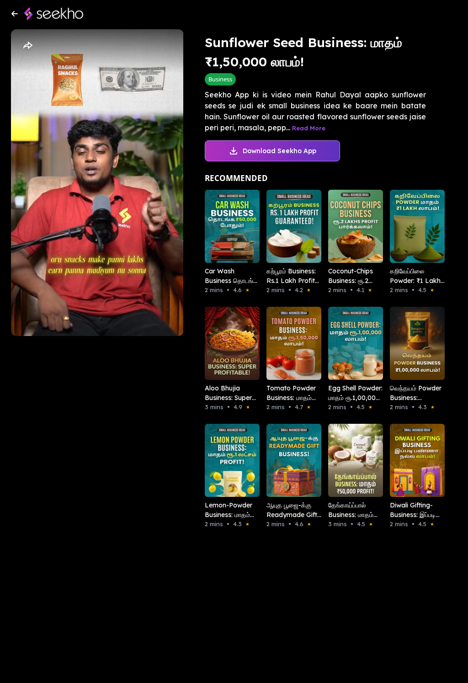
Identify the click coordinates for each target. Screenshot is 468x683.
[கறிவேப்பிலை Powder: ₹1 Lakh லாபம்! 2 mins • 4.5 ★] (408, 226)
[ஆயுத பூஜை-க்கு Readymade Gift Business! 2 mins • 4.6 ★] (284, 460)
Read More (308, 128)
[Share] (27, 46)
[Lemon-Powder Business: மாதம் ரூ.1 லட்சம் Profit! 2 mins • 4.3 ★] (223, 460)
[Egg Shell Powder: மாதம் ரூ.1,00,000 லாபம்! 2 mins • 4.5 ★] (346, 343)
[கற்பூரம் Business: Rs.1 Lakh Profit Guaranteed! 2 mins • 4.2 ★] (284, 226)
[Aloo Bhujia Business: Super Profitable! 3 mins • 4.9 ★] (223, 343)
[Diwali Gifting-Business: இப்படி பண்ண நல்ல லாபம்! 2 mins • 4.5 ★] (408, 460)
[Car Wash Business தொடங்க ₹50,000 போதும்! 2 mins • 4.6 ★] (223, 226)
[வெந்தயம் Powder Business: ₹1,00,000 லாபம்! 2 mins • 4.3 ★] (408, 343)
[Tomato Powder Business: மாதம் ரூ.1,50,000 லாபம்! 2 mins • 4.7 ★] (284, 343)
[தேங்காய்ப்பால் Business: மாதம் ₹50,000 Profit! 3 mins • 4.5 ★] (346, 460)
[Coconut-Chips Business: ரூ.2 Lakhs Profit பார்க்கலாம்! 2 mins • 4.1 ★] (346, 226)
